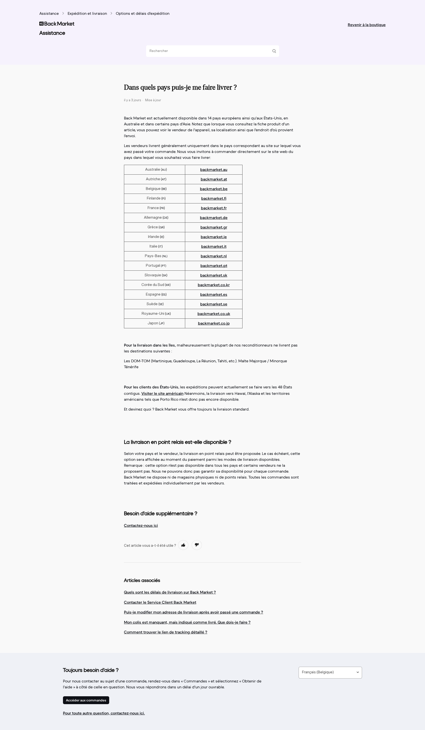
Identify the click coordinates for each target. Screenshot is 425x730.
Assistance (49, 14)
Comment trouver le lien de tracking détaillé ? (165, 632)
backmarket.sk (213, 275)
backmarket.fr (214, 207)
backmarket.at (214, 179)
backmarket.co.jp (214, 323)
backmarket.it (214, 246)
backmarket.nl (214, 255)
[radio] (183, 545)
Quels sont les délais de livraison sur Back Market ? (170, 592)
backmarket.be (214, 188)
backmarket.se (213, 303)
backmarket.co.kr (214, 284)
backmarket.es (213, 294)
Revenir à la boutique (367, 24)
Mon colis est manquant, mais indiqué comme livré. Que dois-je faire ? (187, 622)
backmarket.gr (213, 227)
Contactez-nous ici (141, 525)
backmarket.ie (214, 236)
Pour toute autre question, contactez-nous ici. (104, 713)
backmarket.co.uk (213, 313)
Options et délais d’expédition (142, 14)
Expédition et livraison (87, 14)
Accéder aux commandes (86, 700)
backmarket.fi (213, 198)
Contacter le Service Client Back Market (160, 602)
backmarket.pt (213, 265)
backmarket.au (213, 169)
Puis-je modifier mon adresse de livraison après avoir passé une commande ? (193, 612)
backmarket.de (214, 217)
